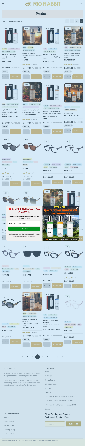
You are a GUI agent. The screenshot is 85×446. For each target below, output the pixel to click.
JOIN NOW (24, 229)
